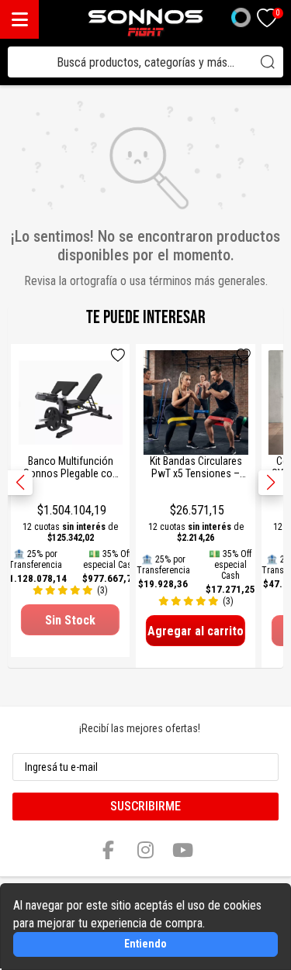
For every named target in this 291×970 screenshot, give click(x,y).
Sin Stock (70, 620)
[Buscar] (267, 61)
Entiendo (145, 943)
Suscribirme (145, 806)
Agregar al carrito (195, 631)
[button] (270, 482)
